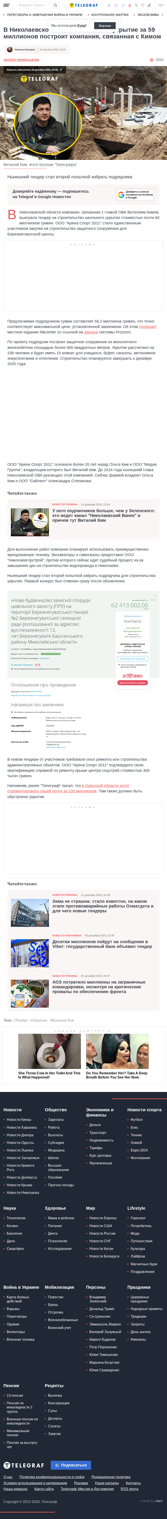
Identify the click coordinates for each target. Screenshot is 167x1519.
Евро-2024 (139, 1150)
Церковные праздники (140, 1299)
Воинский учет (59, 1328)
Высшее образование (58, 1167)
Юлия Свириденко (104, 1370)
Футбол (136, 1119)
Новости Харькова (22, 1127)
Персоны (95, 1287)
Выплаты (55, 1135)
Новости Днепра (20, 1135)
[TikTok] (149, 5)
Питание (55, 1226)
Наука (9, 1208)
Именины (138, 1339)
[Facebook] (109, 5)
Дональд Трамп (101, 1309)
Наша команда (15, 1489)
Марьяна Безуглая (104, 1362)
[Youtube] (130, 5)
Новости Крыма (19, 1185)
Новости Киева (19, 1119)
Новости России (102, 1233)
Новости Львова (20, 1150)
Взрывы (13, 1309)
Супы (52, 1411)
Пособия (55, 1177)
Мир (90, 1208)
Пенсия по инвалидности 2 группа (19, 1407)
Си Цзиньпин (99, 1316)
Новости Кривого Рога (20, 1167)
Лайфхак (138, 1256)
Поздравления (142, 1272)
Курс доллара (100, 1155)
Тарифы (96, 1148)
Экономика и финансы (100, 1112)
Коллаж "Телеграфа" (58, 164)
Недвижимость (101, 1140)
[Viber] (116, 5)
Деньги (95, 1125)
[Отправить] (55, 5)
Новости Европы (103, 1218)
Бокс (134, 1127)
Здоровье (55, 1208)
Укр (161, 5)
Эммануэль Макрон (105, 1324)
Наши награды (107, 1483)
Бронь (53, 1305)
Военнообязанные (63, 1320)
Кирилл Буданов (102, 1339)
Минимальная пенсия (18, 1433)
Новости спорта (144, 1109)
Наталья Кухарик (25, 49)
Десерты (55, 1418)
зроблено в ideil (152, 1501)
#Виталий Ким (62, 1020)
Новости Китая (101, 1249)
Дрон (11, 1241)
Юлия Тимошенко (103, 1355)
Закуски (54, 1434)
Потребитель (141, 1226)
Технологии (16, 1218)
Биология (14, 1233)
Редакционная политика (111, 1477)
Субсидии (56, 1143)
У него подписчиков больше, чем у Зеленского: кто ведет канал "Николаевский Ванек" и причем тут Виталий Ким (103, 515)
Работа (54, 1127)
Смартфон (15, 1249)
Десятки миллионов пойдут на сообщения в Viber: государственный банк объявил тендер (102, 944)
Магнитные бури (144, 1264)
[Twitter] (136, 5)
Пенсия (11, 1385)
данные (91, 332)
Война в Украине (21, 1287)
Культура (138, 1249)
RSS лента (129, 1489)
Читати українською (21, 60)
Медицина (56, 1150)
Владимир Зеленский (97, 1299)
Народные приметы (147, 1309)
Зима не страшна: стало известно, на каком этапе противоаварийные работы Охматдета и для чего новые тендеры (103, 906)
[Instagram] (142, 5)
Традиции (138, 1316)
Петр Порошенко (103, 1347)
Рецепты (54, 1385)
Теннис (136, 1135)
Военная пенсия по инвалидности (22, 1421)
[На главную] (83, 5)
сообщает (148, 327)
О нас (8, 1477)
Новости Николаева (23, 1192)
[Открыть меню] (6, 5)
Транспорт (97, 1133)
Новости (12, 1109)
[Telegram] (123, 5)
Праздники (138, 1287)
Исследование (60, 1249)
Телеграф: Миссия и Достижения (87, 1489)
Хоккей (136, 1143)
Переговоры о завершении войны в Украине (45, 15)
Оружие (13, 1324)
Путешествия (141, 1241)
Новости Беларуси (104, 1256)
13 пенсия (15, 1395)
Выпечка (55, 1395)
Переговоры (17, 1316)
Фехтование (140, 1158)
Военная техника (20, 1339)
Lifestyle (136, 1208)
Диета (53, 1233)
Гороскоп (138, 1218)
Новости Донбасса (22, 1177)
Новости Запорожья (23, 1158)
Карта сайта (44, 1489)
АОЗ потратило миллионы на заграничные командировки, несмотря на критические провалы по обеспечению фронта (98, 987)
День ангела (140, 1332)
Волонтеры (16, 1332)
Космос (12, 1226)
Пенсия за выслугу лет (22, 1445)
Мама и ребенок (61, 1218)
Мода (135, 1233)
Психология (57, 1241)
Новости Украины (64, 504)
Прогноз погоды (61, 1185)
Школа (53, 1158)
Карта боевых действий (18, 1299)
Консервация (58, 1403)
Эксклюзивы (148, 15)
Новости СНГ (100, 1241)
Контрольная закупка (110, 15)
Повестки (55, 1297)
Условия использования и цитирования (35, 1483)
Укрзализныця (100, 1163)
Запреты (138, 1324)
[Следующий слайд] (162, 15)
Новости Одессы (20, 1143)
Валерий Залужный (105, 1332)
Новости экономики (66, 935)
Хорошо (105, 25)
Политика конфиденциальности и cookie (52, 1477)
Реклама (81, 1483)
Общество (56, 1109)
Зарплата (55, 1119)
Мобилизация (59, 1287)
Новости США (100, 1226)
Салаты (54, 1426)
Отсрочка (55, 1312)
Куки (81, 25)
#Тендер (20, 1020)
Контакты (133, 1483)
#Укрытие (38, 1020)
